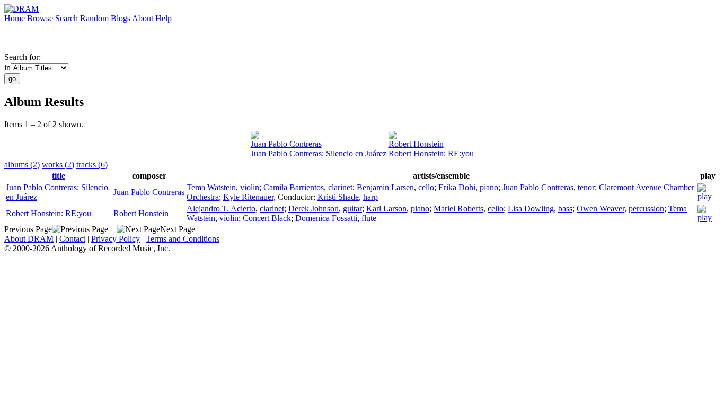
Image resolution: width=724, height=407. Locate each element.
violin (249, 187)
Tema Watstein (211, 187)
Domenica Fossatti (326, 218)
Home (15, 18)
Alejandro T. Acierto (221, 208)
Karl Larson (386, 208)
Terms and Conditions (182, 238)
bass (565, 208)
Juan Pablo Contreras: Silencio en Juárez (318, 153)
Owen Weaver (600, 208)
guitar (352, 208)
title (58, 175)
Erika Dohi (456, 187)
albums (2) (22, 164)
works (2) (58, 164)
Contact (72, 238)
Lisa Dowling (531, 208)
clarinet (340, 187)
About (143, 18)
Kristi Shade (338, 196)
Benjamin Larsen (385, 187)
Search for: (22, 56)
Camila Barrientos (293, 187)
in (7, 67)
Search (67, 18)
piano (489, 187)
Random (95, 18)
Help (163, 18)
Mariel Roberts (458, 208)
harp (370, 196)
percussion (646, 208)
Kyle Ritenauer (248, 196)
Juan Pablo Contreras (286, 143)
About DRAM (29, 238)
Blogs (121, 18)
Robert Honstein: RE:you (431, 153)
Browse (41, 18)
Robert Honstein (416, 143)
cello (426, 187)
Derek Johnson (313, 208)
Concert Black (267, 218)
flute (368, 218)
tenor (586, 187)
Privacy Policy (115, 238)
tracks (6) (92, 164)
